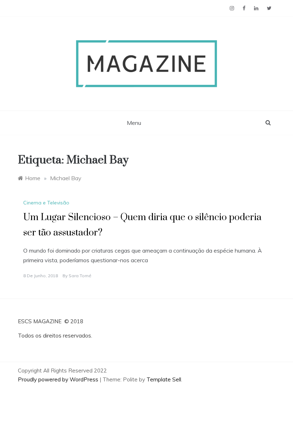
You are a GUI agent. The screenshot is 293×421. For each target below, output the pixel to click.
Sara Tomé (80, 275)
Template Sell (163, 379)
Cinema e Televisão (46, 202)
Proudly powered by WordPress (59, 379)
